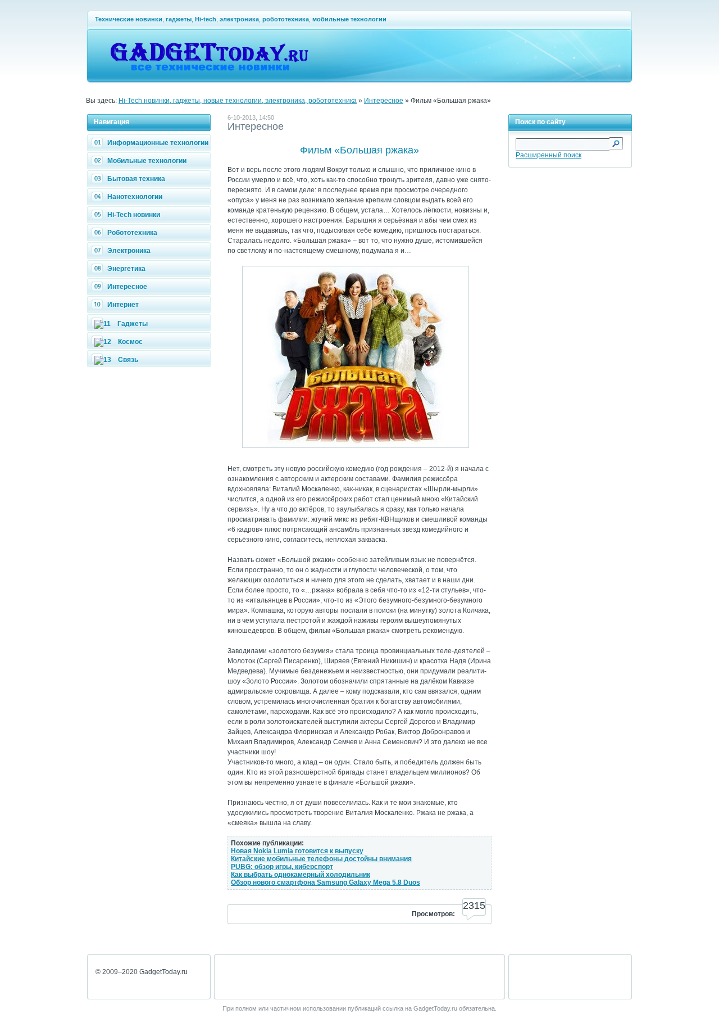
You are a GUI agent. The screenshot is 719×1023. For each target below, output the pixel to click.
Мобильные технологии (146, 161)
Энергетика (126, 269)
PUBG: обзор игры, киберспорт (282, 867)
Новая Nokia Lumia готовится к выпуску (297, 851)
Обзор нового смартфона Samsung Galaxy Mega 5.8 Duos (325, 882)
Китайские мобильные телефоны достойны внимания (321, 859)
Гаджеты (132, 324)
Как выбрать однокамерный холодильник (300, 875)
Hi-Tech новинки (133, 215)
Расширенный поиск (548, 155)
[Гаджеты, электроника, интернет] (209, 76)
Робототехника (132, 233)
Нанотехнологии (134, 197)
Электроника (129, 251)
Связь (128, 360)
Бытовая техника (136, 179)
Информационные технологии (157, 143)
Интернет (123, 305)
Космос (130, 342)
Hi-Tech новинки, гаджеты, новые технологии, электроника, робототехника (238, 101)
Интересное (383, 101)
